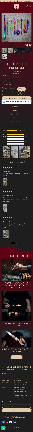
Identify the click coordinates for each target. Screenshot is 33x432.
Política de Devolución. (20, 387)
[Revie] (26, 162)
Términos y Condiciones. (21, 382)
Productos (4, 378)
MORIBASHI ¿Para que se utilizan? (16, 324)
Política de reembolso (20, 391)
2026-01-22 (6, 168)
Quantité (4, 78)
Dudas (3, 387)
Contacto (4, 385)
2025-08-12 (6, 193)
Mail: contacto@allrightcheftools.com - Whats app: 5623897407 (22, 395)
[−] (3, 81)
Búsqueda (16, 378)
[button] (27, 6)
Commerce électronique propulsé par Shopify (13, 417)
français (15, 427)
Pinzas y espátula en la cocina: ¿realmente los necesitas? (16, 285)
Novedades (5, 382)
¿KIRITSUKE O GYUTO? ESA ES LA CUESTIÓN (16, 350)
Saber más (9, 103)
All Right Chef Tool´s (11, 416)
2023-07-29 (6, 219)
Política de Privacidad (20, 385)
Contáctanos (17, 380)
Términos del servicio (20, 389)
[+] (9, 81)
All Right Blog (5, 380)
